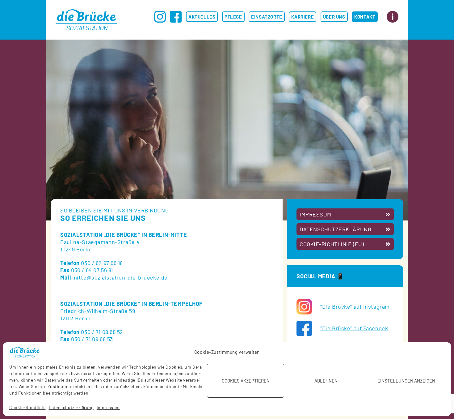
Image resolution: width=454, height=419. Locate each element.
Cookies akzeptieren (246, 380)
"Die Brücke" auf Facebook (354, 328)
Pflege (233, 16)
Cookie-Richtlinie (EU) (332, 244)
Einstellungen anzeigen (406, 380)
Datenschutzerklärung (71, 407)
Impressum (108, 407)
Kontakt (364, 16)
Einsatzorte (266, 16)
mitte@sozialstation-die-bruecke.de (120, 277)
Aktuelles (201, 16)
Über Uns (334, 16)
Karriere (302, 16)
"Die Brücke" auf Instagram (355, 306)
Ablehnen (326, 380)
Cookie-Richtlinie (27, 407)
